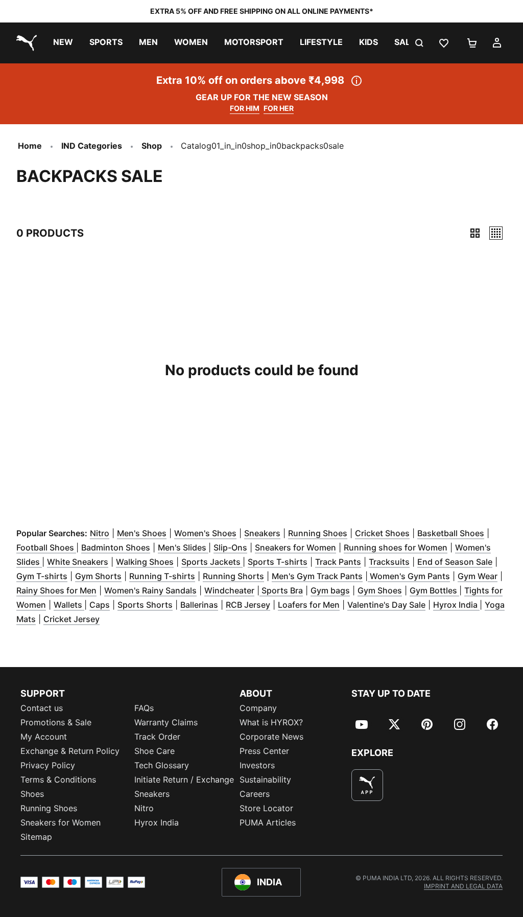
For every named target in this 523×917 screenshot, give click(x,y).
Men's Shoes (142, 533)
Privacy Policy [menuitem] (47, 765)
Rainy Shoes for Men (56, 590)
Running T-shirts (162, 576)
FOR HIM (244, 108)
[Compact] (475, 233)
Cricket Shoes (382, 533)
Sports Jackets (212, 562)
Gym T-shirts (41, 576)
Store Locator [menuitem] (266, 808)
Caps (99, 605)
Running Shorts (233, 576)
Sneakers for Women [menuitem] (60, 822)
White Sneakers (77, 562)
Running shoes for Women (395, 547)
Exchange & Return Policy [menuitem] (70, 751)
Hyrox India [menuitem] (156, 822)
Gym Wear (477, 576)
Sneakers (262, 533)
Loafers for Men (309, 605)
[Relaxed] (496, 233)
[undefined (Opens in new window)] (367, 785)
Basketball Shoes (450, 533)
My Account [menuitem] (43, 736)
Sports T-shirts (277, 562)
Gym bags (330, 590)
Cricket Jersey (71, 619)
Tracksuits (389, 562)
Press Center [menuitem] (264, 751)
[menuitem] (63, 43)
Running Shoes (317, 533)
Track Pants (338, 562)
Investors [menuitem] (257, 765)
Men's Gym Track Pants (317, 576)
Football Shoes (46, 547)
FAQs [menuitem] (144, 708)
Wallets (69, 605)
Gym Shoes (380, 590)
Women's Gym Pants (409, 576)
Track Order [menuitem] (157, 736)
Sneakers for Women (295, 547)
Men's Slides (183, 547)
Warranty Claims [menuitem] (166, 722)
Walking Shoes (145, 562)
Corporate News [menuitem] (271, 736)
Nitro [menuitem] (144, 808)
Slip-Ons (230, 547)
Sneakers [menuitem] (152, 794)
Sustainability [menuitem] (265, 779)
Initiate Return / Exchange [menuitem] (184, 779)
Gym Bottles (434, 590)
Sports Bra (281, 590)
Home (30, 146)
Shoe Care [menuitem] (154, 751)
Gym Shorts (98, 576)
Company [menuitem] (258, 708)
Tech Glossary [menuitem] (161, 765)
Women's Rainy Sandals (150, 590)
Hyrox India (456, 605)
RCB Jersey (248, 605)
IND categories (91, 146)
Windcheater (229, 590)
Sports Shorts (145, 605)
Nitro (99, 533)
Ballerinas (199, 605)
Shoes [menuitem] (32, 794)
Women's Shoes (205, 533)
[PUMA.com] (24, 43)
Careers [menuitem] (255, 794)
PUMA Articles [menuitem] (268, 822)
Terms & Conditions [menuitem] (58, 779)
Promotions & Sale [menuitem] (55, 722)
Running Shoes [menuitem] (48, 808)
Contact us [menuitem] (41, 708)
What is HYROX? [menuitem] (271, 722)
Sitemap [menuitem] (36, 837)
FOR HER (279, 108)
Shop (151, 146)
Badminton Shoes (115, 547)
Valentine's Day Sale (386, 605)
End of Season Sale (454, 562)
